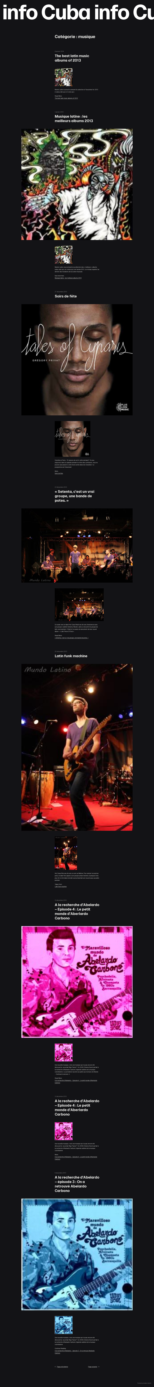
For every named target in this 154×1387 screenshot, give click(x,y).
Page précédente (61, 1367)
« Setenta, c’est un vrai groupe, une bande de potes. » (74, 496)
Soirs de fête (66, 296)
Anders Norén (147, 1383)
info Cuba (44, 12)
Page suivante (93, 1367)
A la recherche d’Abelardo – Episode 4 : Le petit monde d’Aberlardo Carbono (77, 911)
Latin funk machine (71, 656)
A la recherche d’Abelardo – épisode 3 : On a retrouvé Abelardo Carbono (77, 1184)
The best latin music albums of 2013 (72, 58)
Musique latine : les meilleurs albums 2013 (74, 118)
